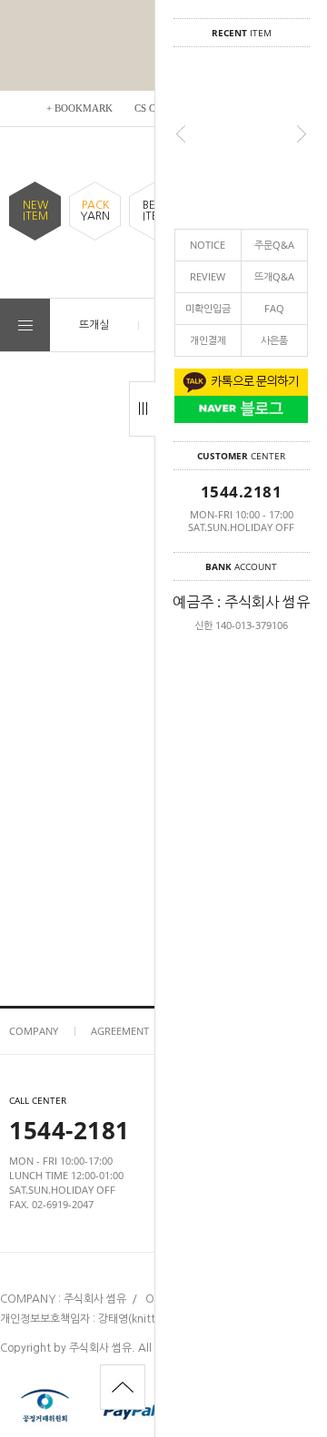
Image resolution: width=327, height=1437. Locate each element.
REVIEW (207, 276)
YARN (95, 210)
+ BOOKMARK (79, 108)
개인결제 (208, 340)
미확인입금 (208, 308)
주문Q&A (274, 244)
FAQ (274, 308)
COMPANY (33, 1031)
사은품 (274, 340)
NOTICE (207, 244)
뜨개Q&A (274, 276)
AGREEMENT (120, 1031)
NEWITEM (35, 210)
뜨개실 (94, 324)
